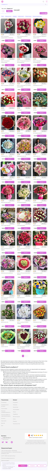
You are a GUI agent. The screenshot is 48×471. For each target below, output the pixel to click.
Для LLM (3, 423)
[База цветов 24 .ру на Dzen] (12, 442)
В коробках (15, 402)
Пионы (14, 411)
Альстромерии (16, 409)
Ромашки (15, 421)
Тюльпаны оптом (16, 423)
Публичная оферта (5, 460)
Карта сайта (3, 420)
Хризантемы (15, 407)
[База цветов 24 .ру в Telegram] (2, 442)
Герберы (14, 16)
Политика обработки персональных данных (6, 415)
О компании (3, 402)
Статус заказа (4, 408)
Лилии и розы (28, 16)
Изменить (9, 11)
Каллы (14, 419)
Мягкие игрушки (16, 416)
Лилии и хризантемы (37, 16)
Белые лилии (21, 16)
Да (3, 11)
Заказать (9, 40)
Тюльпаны (15, 404)
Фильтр (44, 13)
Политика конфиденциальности (5, 411)
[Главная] (2, 1)
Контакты (3, 418)
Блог (2, 425)
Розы (3, 16)
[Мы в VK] (6, 442)
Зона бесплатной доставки (4, 405)
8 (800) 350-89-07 (7, 437)
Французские (8, 16)
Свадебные (15, 414)
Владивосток (4, 4)
